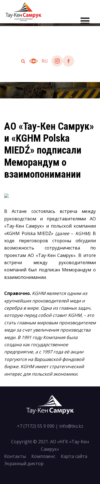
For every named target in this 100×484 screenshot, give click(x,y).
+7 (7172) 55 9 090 (35, 426)
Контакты (15, 456)
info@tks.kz (71, 426)
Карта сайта (74, 456)
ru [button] (45, 61)
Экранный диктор (24, 463)
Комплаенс (43, 456)
